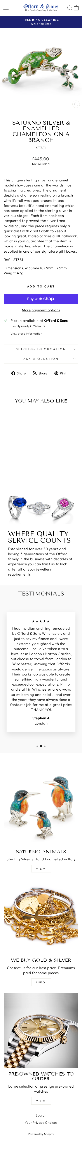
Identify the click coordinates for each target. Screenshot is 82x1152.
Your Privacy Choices (41, 1122)
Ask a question (41, 358)
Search (41, 1115)
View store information (26, 333)
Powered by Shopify (41, 1134)
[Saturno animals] (41, 808)
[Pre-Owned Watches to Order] (41, 1030)
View (41, 868)
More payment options (41, 310)
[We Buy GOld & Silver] (41, 916)
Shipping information (41, 349)
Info (40, 982)
